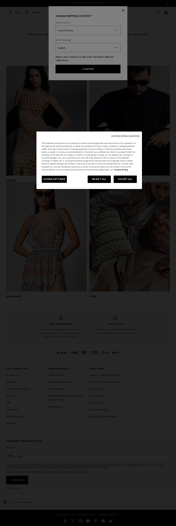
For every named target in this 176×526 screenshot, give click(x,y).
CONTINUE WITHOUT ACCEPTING (125, 136)
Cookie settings (54, 179)
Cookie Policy (121, 170)
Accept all (125, 179)
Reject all (99, 179)
